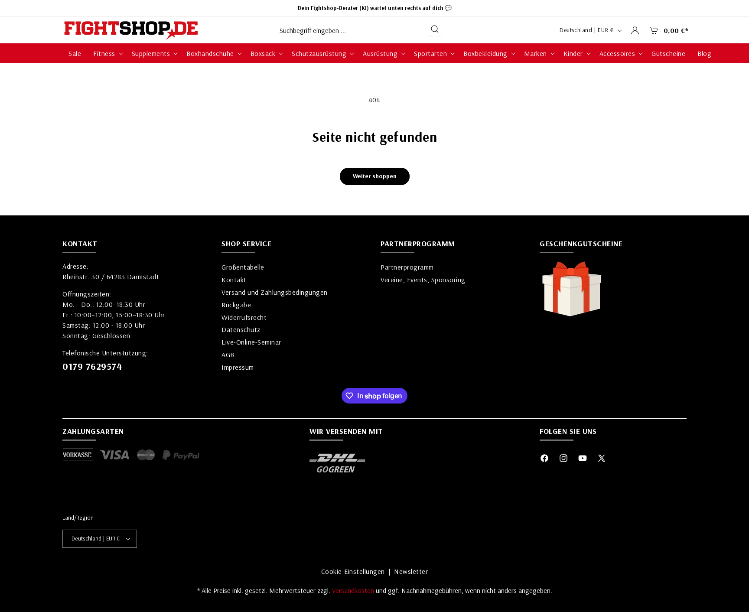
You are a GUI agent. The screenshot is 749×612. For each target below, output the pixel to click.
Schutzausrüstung (319, 53)
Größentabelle (242, 267)
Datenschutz (241, 329)
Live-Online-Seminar (251, 342)
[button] (667, 30)
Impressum (237, 367)
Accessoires (617, 53)
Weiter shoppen (375, 176)
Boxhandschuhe (210, 53)
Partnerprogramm (407, 267)
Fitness (104, 53)
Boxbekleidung (485, 53)
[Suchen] (434, 29)
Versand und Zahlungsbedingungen (274, 292)
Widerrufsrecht (244, 317)
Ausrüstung (380, 53)
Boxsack (263, 53)
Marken (535, 53)
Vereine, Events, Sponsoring (423, 279)
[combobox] (348, 28)
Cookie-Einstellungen (353, 571)
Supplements (151, 53)
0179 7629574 (92, 366)
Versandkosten (354, 590)
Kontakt (234, 279)
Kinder (573, 53)
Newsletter (411, 571)
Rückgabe (236, 304)
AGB (227, 354)
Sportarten (430, 53)
